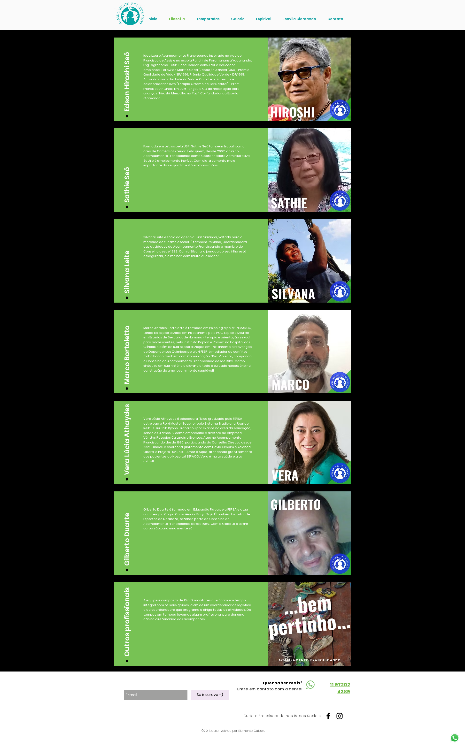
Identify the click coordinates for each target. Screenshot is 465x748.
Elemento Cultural (252, 731)
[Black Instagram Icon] (339, 716)
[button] (127, 76)
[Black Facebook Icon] (328, 716)
